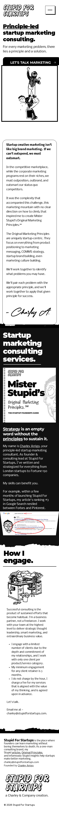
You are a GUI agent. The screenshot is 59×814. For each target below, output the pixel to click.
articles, (16, 752)
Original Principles (32, 752)
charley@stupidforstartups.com (26, 713)
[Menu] (50, 10)
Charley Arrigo (29, 446)
